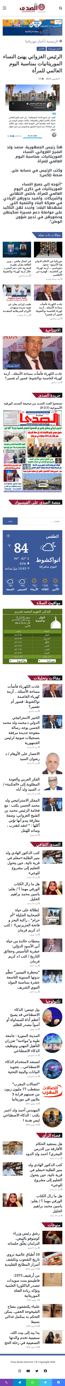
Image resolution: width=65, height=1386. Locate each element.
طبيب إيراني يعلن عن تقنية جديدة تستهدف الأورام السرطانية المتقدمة (17, 307)
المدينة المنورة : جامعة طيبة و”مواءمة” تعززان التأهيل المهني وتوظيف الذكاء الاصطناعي (22, 1043)
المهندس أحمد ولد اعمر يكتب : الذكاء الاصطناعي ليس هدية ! (21, 1115)
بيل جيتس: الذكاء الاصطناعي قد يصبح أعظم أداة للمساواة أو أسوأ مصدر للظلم (23, 1017)
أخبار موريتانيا (34, 41)
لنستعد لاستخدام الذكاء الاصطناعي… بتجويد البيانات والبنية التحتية (22, 1066)
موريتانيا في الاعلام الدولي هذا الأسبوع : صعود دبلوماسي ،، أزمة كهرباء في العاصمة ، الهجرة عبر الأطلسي (48, 267)
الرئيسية (52, 41)
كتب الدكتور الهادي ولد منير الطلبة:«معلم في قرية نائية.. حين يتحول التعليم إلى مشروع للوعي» (23, 862)
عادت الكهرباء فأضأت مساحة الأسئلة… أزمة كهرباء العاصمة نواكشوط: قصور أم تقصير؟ (49, 309)
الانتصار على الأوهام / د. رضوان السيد (22, 756)
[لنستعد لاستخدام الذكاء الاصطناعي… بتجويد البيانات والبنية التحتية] (52, 1069)
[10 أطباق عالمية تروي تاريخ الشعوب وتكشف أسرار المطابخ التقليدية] (52, 1258)
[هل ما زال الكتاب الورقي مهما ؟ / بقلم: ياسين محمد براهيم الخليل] (52, 888)
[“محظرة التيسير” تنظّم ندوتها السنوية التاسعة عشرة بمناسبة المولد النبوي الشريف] (52, 976)
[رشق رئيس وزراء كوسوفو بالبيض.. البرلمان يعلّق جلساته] (52, 1237)
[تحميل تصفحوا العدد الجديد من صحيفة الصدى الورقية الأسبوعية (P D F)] (32, 492)
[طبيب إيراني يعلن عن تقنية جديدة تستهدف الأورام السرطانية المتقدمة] (17, 293)
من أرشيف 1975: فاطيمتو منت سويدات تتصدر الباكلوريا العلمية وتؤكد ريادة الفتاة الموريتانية (22, 1285)
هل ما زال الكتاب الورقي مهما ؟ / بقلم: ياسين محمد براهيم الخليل (24, 891)
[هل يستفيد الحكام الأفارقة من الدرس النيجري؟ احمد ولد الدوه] (13, 1148)
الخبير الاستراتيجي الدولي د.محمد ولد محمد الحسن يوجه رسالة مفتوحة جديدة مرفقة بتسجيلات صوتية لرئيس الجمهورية (21, 730)
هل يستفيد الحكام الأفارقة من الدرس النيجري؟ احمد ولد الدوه (44, 1148)
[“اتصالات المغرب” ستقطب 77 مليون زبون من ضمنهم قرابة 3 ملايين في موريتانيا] (52, 1091)
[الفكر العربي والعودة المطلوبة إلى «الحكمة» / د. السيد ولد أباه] (52, 783)
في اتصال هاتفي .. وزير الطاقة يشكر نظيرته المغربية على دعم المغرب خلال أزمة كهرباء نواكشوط (17, 266)
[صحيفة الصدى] (32, 8)
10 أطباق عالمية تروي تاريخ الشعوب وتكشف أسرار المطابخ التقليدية (22, 1259)
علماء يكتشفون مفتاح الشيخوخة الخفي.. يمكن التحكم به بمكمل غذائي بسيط (22, 1314)
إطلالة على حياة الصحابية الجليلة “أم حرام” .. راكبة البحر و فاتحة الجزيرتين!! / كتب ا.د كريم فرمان (22, 919)
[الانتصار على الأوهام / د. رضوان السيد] (52, 762)
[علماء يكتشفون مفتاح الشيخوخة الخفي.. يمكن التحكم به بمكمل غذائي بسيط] (52, 1310)
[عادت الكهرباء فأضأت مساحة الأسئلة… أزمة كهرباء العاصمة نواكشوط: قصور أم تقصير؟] (48, 293)
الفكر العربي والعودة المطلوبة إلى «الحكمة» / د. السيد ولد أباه (21, 784)
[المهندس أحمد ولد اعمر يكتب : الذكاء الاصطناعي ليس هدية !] (52, 1117)
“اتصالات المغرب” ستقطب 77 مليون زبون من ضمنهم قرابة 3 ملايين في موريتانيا (22, 1091)
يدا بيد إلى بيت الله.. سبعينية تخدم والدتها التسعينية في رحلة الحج (22, 1337)
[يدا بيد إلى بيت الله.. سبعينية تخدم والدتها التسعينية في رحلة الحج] (52, 1337)
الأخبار (41, 48)
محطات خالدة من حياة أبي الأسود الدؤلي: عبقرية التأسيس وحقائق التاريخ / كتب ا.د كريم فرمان (22, 951)
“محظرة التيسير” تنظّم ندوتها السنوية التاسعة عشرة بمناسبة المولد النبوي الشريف (23, 980)
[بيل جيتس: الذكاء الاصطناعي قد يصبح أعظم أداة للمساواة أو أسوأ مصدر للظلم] (52, 1017)
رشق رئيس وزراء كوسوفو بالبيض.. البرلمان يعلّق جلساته (24, 1238)
